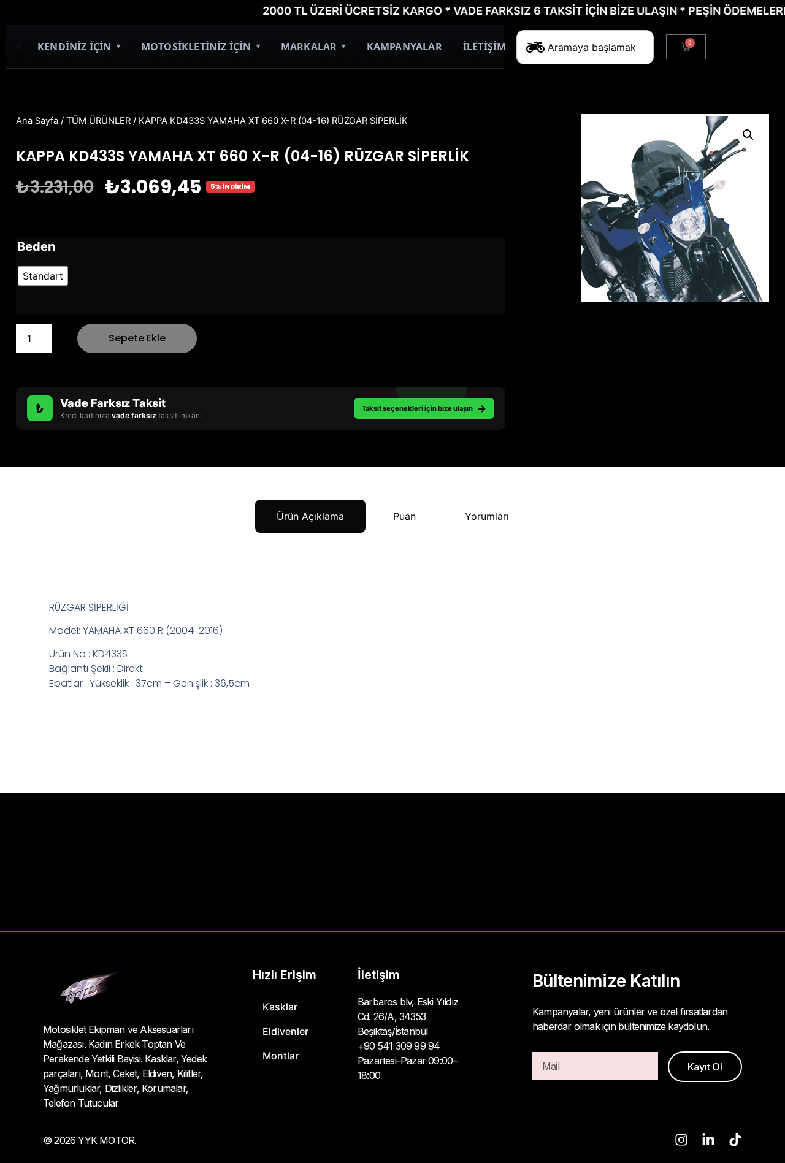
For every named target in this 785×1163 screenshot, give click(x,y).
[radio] (42, 276)
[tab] (310, 516)
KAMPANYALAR (404, 46)
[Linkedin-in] (708, 1139)
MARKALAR (313, 46)
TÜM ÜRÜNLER (98, 120)
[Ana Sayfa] (18, 46)
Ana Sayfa (37, 120)
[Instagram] (681, 1139)
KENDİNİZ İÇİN (78, 46)
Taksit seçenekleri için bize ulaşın (424, 408)
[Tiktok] (735, 1139)
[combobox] (585, 47)
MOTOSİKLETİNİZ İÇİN (200, 46)
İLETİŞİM (485, 46)
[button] (748, 135)
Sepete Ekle (137, 338)
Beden (36, 246)
